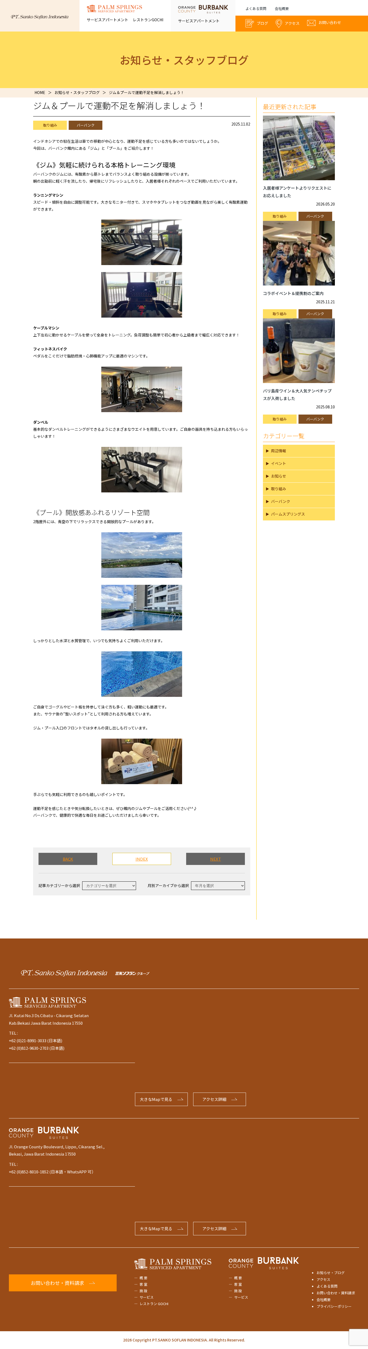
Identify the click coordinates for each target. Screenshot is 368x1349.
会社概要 (282, 8)
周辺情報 (278, 450)
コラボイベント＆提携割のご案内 (293, 293)
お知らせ (278, 476)
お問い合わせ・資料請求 (336, 1292)
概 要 (143, 1277)
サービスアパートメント (107, 19)
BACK (68, 859)
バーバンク (86, 125)
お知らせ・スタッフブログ (77, 92)
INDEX (142, 859)
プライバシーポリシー (334, 1306)
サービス (147, 1297)
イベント (278, 463)
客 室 (143, 1284)
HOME (39, 92)
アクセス (323, 1279)
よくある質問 (255, 8)
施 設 (143, 1290)
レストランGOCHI (148, 19)
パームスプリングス (288, 514)
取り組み (50, 125)
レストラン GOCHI (154, 1303)
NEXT (215, 859)
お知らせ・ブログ (331, 1272)
